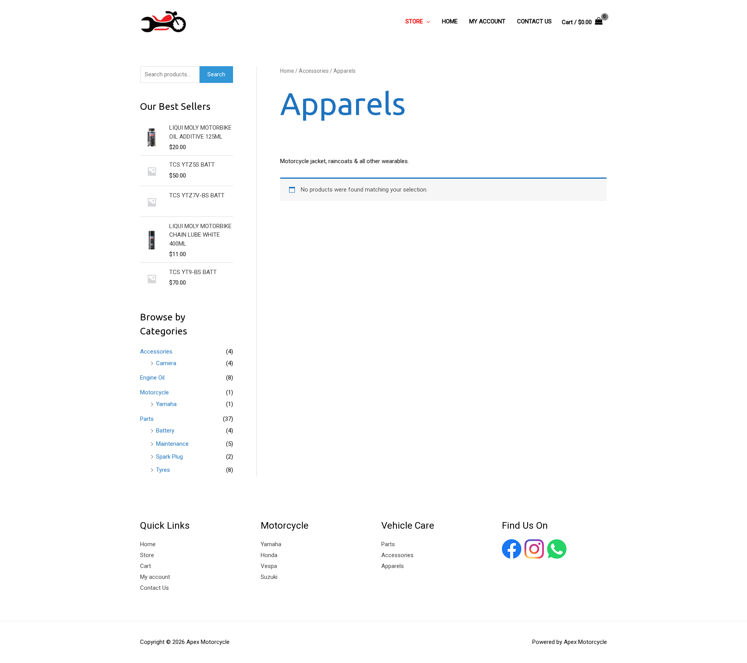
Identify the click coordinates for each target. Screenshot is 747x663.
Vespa (269, 566)
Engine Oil (152, 377)
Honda (269, 555)
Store (147, 555)
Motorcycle (154, 392)
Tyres (163, 469)
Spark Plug (169, 456)
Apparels (392, 566)
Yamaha (166, 404)
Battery (165, 430)
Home (287, 71)
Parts (147, 418)
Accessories (156, 351)
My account (155, 576)
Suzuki (269, 576)
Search (216, 74)
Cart (145, 566)
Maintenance (172, 443)
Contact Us (154, 587)
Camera (166, 363)
